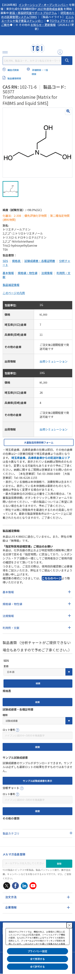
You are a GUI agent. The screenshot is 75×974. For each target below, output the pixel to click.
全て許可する (37, 966)
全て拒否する (37, 959)
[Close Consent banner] (69, 925)
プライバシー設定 (37, 951)
